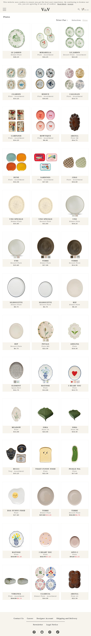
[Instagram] (42, 633)
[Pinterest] (50, 633)
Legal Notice (52, 624)
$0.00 (86, 10)
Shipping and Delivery (66, 618)
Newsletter (38, 624)
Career (30, 618)
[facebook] (34, 633)
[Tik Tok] (57, 633)
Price (85, 20)
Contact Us (19, 618)
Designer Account (45, 618)
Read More (61, 4)
